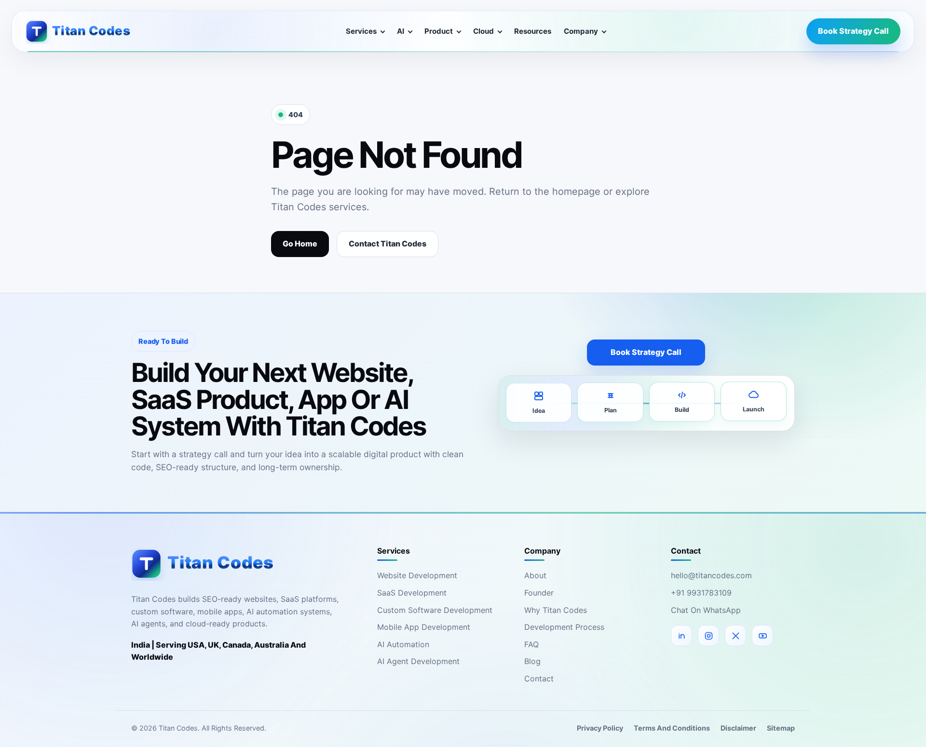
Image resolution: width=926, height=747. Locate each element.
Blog (532, 661)
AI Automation (403, 644)
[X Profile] (735, 635)
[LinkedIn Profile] (681, 635)
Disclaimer (738, 728)
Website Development (417, 575)
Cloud (483, 31)
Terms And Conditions (672, 728)
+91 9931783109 (701, 593)
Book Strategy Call (853, 31)
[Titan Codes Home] (85, 31)
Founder (539, 593)
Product (438, 31)
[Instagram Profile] (708, 635)
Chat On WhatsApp (706, 610)
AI (400, 31)
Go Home (300, 243)
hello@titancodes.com (711, 575)
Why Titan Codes (555, 610)
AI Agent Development (418, 661)
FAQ (531, 644)
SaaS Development (412, 593)
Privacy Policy (600, 728)
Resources (532, 31)
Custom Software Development (434, 610)
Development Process (564, 627)
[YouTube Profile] (762, 635)
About (535, 575)
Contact (539, 678)
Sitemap (781, 728)
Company (581, 31)
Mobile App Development (423, 627)
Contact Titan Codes (387, 243)
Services (361, 31)
